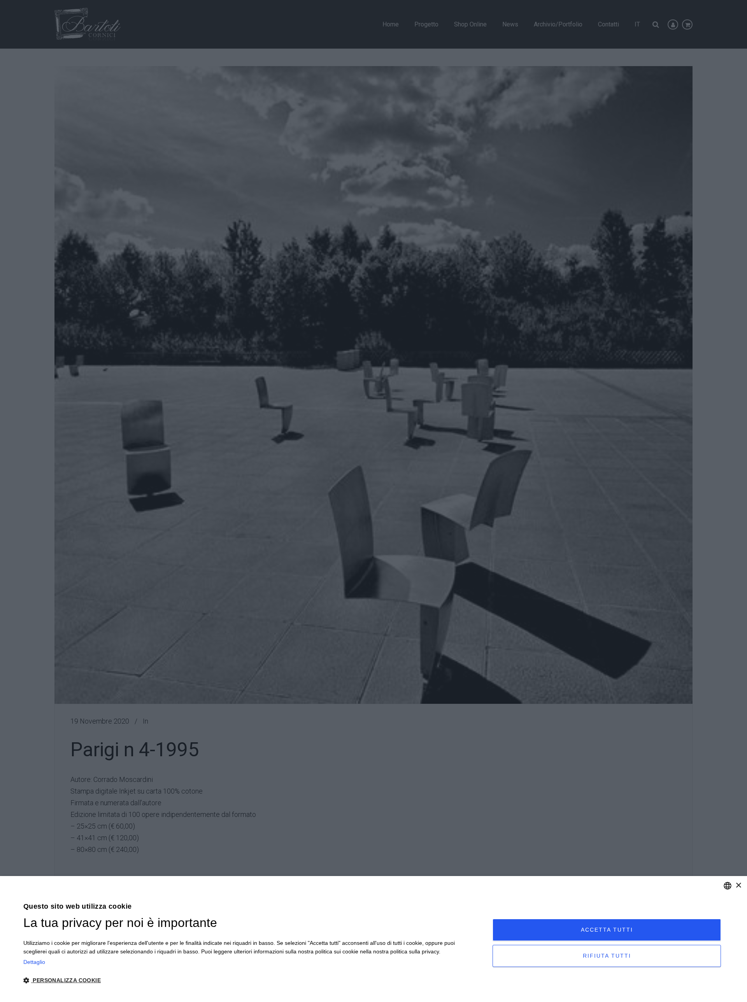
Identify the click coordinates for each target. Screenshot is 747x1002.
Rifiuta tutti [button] (607, 956)
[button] (251, 980)
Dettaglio (34, 962)
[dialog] (373, 939)
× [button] (738, 885)
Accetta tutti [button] (607, 930)
